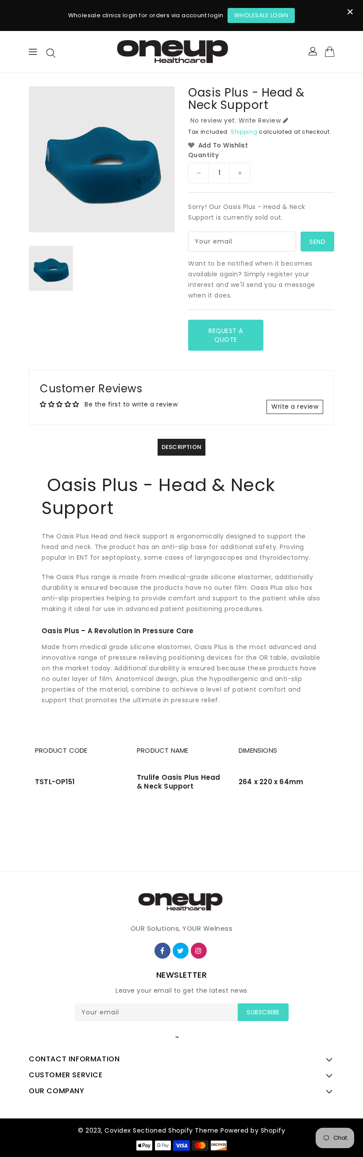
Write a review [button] (294, 406)
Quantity (203, 155)
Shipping (244, 131)
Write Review (260, 120)
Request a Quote (226, 335)
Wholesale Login (261, 15)
